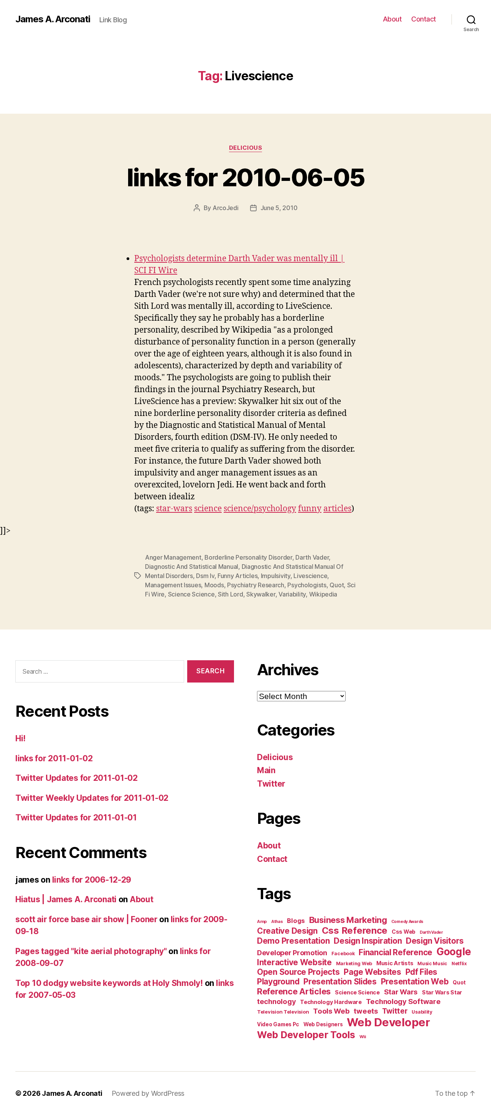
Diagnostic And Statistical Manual (191, 566)
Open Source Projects (298, 972)
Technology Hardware (331, 1002)
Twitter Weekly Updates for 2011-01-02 (91, 798)
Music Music (432, 963)
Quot (337, 585)
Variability (292, 594)
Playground (278, 981)
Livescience (310, 576)
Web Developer (388, 1022)
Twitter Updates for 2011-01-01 (76, 817)
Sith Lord (230, 594)
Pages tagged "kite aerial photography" (91, 951)
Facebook (343, 953)
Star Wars (401, 991)
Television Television (283, 1012)
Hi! (20, 738)
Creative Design (287, 931)
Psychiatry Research (255, 585)
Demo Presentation (293, 941)
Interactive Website (294, 962)
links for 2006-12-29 (92, 880)
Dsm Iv (205, 576)
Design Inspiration (368, 941)
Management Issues (173, 585)
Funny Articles (237, 576)
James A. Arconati (52, 19)
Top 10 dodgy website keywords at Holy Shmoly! (109, 983)
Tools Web (331, 1011)
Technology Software (403, 1001)
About (392, 19)
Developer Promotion (292, 953)
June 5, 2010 (279, 208)
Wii (362, 1036)
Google (454, 952)
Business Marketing (348, 920)
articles (337, 509)
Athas (277, 921)
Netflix (459, 963)
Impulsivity (275, 576)
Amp (262, 921)
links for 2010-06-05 (246, 177)
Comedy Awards (407, 921)
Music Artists (395, 963)
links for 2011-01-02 (54, 758)
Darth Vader (312, 557)
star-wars (174, 509)
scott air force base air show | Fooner (86, 919)
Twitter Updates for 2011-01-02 (76, 778)
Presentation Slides (340, 981)
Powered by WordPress (148, 1093)
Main (266, 770)
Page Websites (372, 972)
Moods (214, 585)
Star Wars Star (442, 992)
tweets (365, 1011)
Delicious (245, 147)
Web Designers (323, 1024)
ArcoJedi (226, 208)
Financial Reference (395, 952)
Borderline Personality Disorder (248, 557)
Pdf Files (421, 972)
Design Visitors (435, 941)
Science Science (191, 594)
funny (309, 509)
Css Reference (355, 930)
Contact (423, 19)
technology (276, 1001)
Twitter (271, 784)
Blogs (296, 920)
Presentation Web (415, 981)
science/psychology (260, 509)
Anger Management (173, 557)
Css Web (403, 931)
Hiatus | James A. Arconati (66, 899)
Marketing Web (354, 963)
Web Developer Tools (306, 1034)
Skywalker (260, 594)
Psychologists (306, 585)
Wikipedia (323, 594)
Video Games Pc (278, 1024)
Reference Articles (294, 991)
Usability (422, 1012)
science (208, 509)
